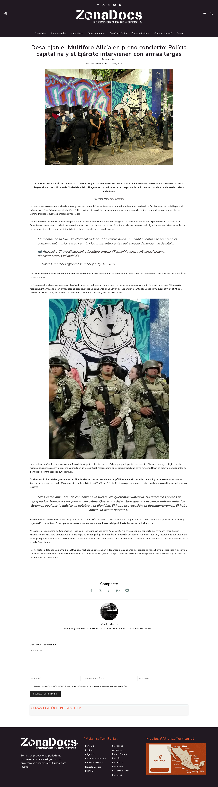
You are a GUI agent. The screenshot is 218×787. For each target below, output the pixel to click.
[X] (100, 590)
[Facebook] (98, 5)
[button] (211, 13)
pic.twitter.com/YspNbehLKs (58, 256)
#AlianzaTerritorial (100, 738)
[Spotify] (120, 5)
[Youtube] (115, 5)
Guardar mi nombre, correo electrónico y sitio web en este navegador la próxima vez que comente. (80, 686)
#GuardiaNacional (152, 251)
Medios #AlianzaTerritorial (170, 738)
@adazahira (77, 251)
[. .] (46, 743)
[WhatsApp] (117, 590)
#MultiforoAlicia (99, 251)
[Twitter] (103, 5)
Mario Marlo (101, 64)
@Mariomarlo (117, 198)
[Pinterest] (109, 590)
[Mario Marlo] (109, 611)
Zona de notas (108, 59)
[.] (5, 13)
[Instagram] (109, 5)
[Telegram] (126, 590)
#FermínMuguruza (125, 251)
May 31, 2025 (104, 264)
